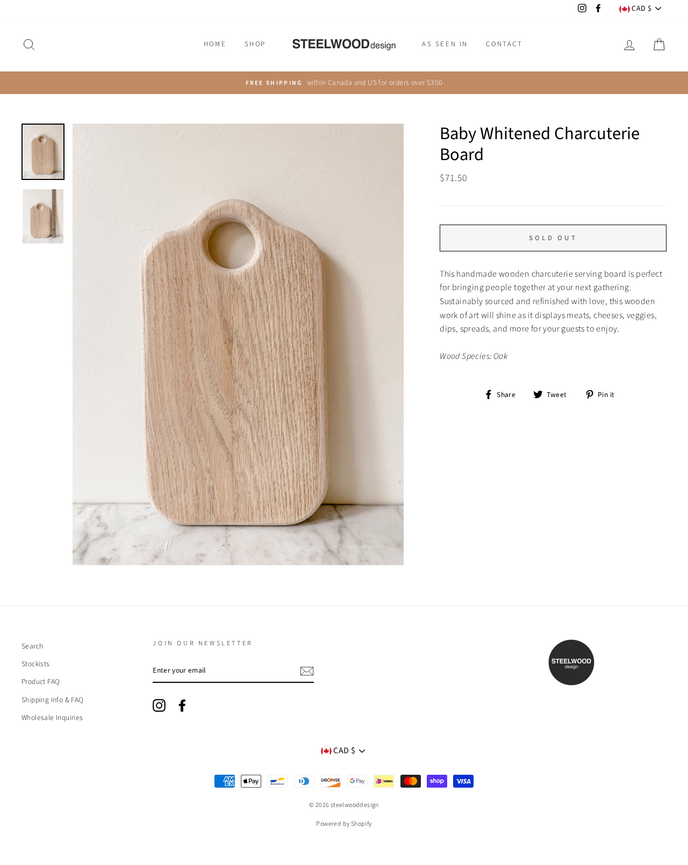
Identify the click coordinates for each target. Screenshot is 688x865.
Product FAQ (41, 681)
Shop (255, 44)
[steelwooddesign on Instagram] (159, 705)
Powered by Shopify (343, 823)
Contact (504, 44)
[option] (344, 83)
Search (32, 646)
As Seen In (445, 44)
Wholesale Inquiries (52, 717)
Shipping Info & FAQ (53, 700)
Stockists (36, 664)
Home (215, 44)
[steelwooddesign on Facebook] (182, 705)
